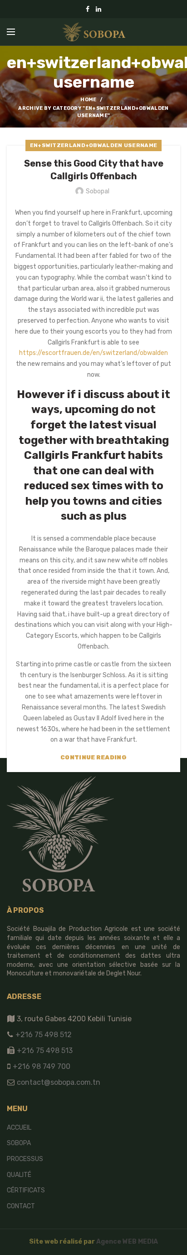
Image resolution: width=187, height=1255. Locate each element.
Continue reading (93, 757)
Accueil (19, 1128)
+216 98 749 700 (40, 1066)
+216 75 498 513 (45, 1050)
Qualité (19, 1175)
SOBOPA (19, 1143)
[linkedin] (98, 9)
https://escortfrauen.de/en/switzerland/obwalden (93, 353)
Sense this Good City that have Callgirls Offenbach (93, 170)
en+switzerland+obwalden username (93, 145)
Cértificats (26, 1190)
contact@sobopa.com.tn (57, 1082)
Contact (21, 1206)
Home (88, 100)
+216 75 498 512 (43, 1034)
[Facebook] (88, 9)
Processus (25, 1159)
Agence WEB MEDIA (127, 1241)
